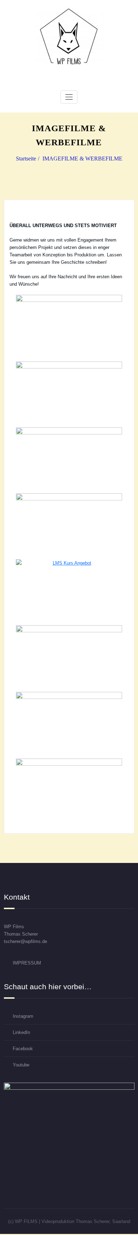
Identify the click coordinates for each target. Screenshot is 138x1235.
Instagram (23, 1016)
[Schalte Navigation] (69, 97)
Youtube (21, 1064)
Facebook (23, 1048)
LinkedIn (21, 1032)
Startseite (26, 159)
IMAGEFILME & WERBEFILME (82, 159)
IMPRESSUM (27, 963)
